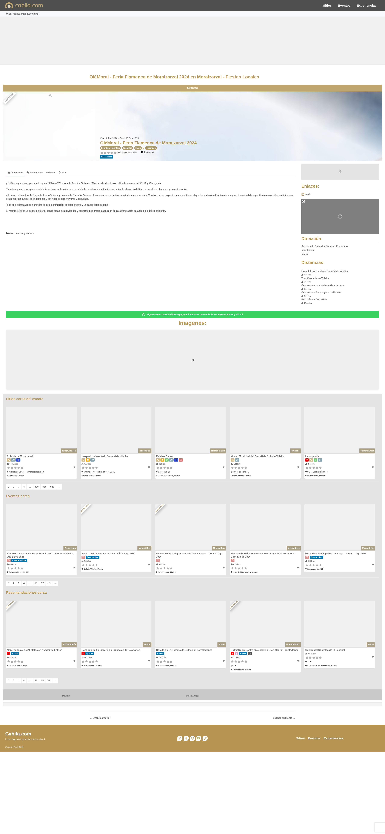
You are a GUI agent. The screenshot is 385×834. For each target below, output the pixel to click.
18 (49, 583)
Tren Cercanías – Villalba (315, 278)
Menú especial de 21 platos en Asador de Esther (34, 650)
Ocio (138, 148)
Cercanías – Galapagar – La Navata (321, 292)
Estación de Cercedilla (314, 299)
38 (42, 680)
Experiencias (367, 5)
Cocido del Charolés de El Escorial (325, 650)
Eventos (344, 5)
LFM (21, 747)
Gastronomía (69, 644)
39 (49, 680)
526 (44, 486)
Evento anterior (100, 718)
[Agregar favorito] (75, 467)
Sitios (327, 5)
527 (52, 486)
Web (308, 194)
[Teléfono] (205, 738)
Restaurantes (69, 451)
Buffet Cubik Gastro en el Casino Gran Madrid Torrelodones (265, 650)
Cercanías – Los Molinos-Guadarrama (322, 285)
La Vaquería (312, 456)
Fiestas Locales (110, 148)
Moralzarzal (192, 695)
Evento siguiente (284, 718)
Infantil (127, 148)
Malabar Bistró (164, 456)
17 (42, 583)
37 (36, 680)
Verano (30, 233)
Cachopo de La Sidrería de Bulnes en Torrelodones (111, 650)
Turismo (151, 148)
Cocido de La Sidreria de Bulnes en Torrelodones (184, 650)
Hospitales (144, 451)
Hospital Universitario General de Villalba (324, 271)
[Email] (198, 738)
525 (37, 486)
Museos (295, 451)
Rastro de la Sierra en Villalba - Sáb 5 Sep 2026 (108, 553)
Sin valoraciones (127, 152)
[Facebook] (186, 738)
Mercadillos (144, 548)
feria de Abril (16, 233)
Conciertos (70, 548)
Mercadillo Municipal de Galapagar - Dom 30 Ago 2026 (335, 553)
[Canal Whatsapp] (179, 738)
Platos (147, 644)
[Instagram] (192, 738)
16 (36, 583)
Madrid (66, 695)
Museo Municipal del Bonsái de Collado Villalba (258, 456)
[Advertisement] (192, 41)
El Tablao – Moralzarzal (20, 456)
